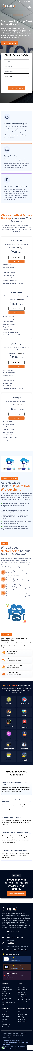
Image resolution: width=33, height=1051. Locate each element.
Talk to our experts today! (16, 893)
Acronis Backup (22, 989)
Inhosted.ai (5, 987)
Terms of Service (9, 1047)
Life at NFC (5, 1017)
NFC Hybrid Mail (22, 1014)
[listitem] (16, 653)
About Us (5, 1012)
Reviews (4, 1019)
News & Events (6, 1024)
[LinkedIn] (26, 1)
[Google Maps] (19, 1)
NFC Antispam (21, 1017)
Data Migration (22, 997)
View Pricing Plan (8, 43)
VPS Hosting (21, 992)
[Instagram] (24, 1)
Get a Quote (16, 257)
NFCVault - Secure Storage (7, 999)
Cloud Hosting (21, 987)
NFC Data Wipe (22, 1022)
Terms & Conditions (21, 1049)
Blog (3, 1022)
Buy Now (16, 261)
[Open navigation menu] (29, 6)
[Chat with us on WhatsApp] (3, 1047)
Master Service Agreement (12, 1040)
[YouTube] (29, 1)
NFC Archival (21, 1019)
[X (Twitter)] (31, 1)
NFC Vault (20, 1012)
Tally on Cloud (21, 994)
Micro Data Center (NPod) (8, 994)
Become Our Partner (23, 999)
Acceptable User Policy (11, 1042)
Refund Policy (21, 1047)
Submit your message (16, 88)
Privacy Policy (8, 1049)
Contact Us (5, 1027)
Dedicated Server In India (8, 1003)
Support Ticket (22, 1002)
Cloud (9, 15)
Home (3, 15)
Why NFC (5, 1014)
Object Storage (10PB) (7, 990)
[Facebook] (11, 949)
